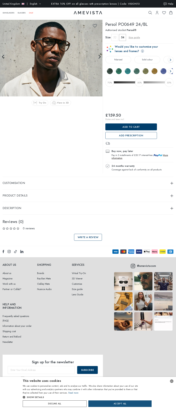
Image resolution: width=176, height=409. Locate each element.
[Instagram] (9, 251)
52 (115, 37)
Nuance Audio (44, 289)
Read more (73, 392)
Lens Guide (77, 294)
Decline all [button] (54, 403)
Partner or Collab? (12, 289)
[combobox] (171, 381)
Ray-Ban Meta (44, 278)
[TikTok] (15, 251)
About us (7, 273)
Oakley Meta (43, 284)
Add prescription (131, 135)
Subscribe (87, 370)
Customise (77, 284)
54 (122, 37)
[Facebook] (3, 251)
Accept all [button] (120, 403)
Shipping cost (9, 331)
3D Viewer (77, 278)
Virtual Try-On (79, 273)
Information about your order (17, 326)
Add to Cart (131, 127)
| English (20, 4)
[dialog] (88, 393)
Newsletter (8, 342)
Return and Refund (12, 336)
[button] (81, 397)
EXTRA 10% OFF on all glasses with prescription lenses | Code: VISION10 (95, 3)
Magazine (7, 278)
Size (108, 37)
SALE (31, 12)
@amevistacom (146, 266)
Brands (40, 273)
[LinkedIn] (21, 251)
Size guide (77, 289)
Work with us (9, 284)
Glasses (21, 12)
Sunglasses (8, 12)
